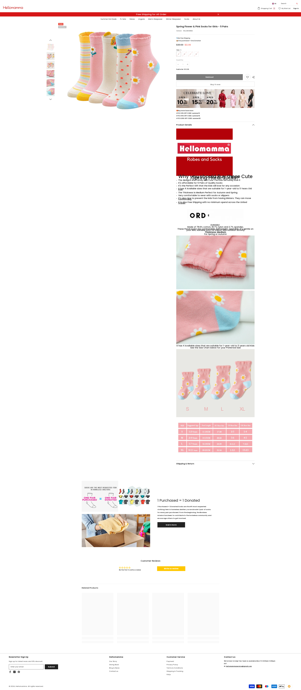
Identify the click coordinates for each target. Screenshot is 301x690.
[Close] (183, 326)
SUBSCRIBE (133, 357)
